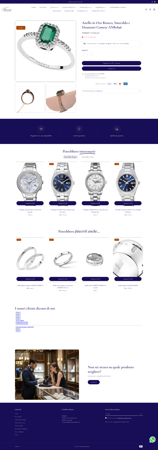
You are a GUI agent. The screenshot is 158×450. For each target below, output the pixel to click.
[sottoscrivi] (141, 414)
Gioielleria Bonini (84, 446)
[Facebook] (152, 2)
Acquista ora (111, 68)
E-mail (108, 414)
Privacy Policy (19, 426)
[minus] (84, 54)
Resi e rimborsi (19, 432)
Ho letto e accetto (119, 418)
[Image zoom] (45, 51)
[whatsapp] (152, 439)
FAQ (16, 435)
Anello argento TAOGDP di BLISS (128, 285)
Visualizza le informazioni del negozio (95, 78)
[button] (111, 63)
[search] (146, 9)
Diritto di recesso (20, 423)
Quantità (85, 50)
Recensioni (18, 416)
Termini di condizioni (21, 429)
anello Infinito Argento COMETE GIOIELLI (30, 285)
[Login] (150, 9)
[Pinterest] (154, 2)
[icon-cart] (154, 9)
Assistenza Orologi (20, 419)
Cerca (16, 413)
